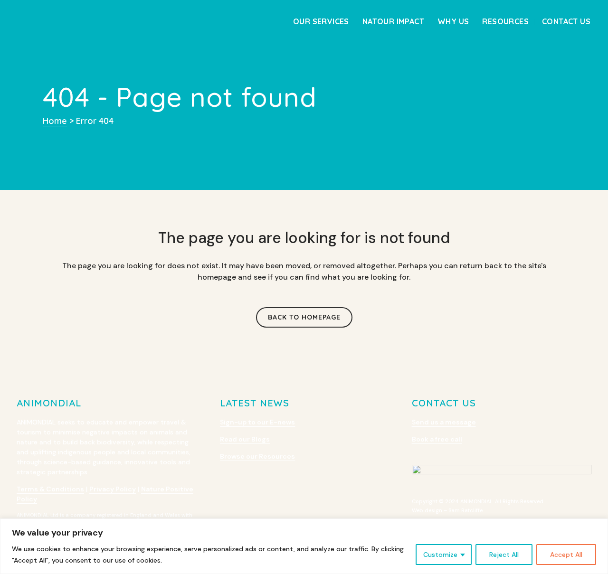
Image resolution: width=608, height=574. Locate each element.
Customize (440, 554)
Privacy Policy (112, 489)
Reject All (504, 554)
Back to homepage (304, 317)
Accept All (566, 554)
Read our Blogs (245, 439)
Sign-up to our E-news (257, 422)
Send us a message (444, 422)
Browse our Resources (257, 456)
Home (55, 120)
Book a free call (437, 439)
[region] (304, 546)
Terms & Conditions (50, 489)
